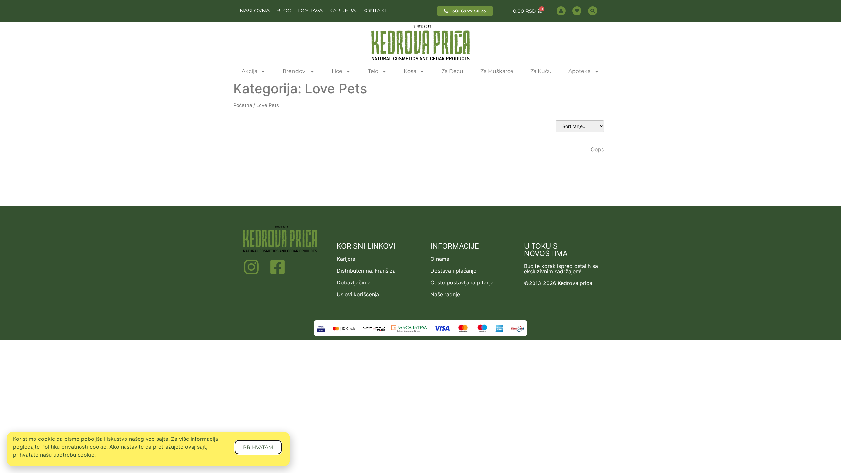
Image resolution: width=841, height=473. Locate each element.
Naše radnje (445, 294)
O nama (439, 259)
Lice (337, 71)
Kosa (410, 71)
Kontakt (374, 11)
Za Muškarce (496, 71)
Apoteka (579, 71)
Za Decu (452, 71)
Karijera (342, 11)
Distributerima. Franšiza (366, 270)
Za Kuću (541, 71)
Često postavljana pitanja (462, 282)
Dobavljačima (354, 282)
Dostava (310, 11)
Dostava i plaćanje (453, 270)
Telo (373, 71)
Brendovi (295, 71)
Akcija (249, 71)
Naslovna (255, 11)
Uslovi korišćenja (358, 294)
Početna (242, 105)
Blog (283, 11)
